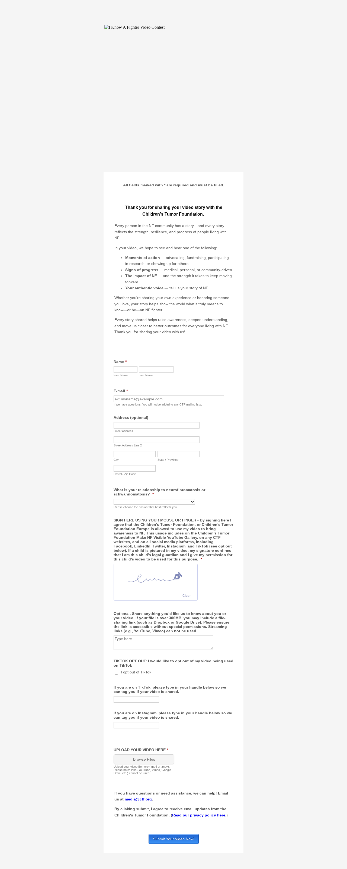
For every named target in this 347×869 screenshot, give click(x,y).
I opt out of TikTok (136, 672)
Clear (186, 596)
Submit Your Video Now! (173, 839)
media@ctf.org (138, 799)
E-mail (121, 391)
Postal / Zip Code (125, 474)
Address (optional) (131, 417)
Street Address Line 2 (128, 445)
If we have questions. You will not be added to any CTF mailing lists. (158, 404)
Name (120, 361)
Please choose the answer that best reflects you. (146, 507)
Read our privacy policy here (198, 815)
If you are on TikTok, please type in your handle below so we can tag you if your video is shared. (170, 689)
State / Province (168, 459)
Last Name (146, 375)
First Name (121, 375)
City (116, 459)
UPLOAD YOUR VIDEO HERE (141, 750)
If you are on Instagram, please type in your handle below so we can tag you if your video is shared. (173, 715)
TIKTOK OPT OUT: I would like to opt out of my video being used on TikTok (173, 663)
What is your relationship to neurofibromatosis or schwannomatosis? (159, 492)
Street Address (123, 431)
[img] (155, 577)
